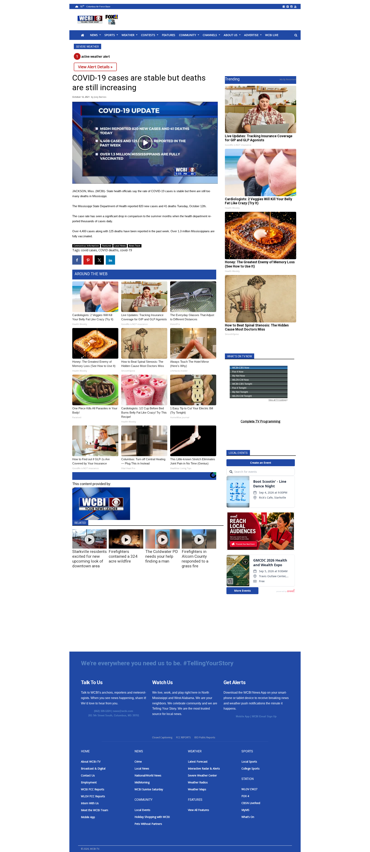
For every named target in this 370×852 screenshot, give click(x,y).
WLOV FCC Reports (93, 796)
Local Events (142, 810)
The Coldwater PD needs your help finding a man (161, 556)
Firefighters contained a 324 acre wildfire (123, 556)
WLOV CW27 (249, 789)
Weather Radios (198, 782)
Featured (106, 245)
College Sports (250, 768)
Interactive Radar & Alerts (204, 768)
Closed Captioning (162, 737)
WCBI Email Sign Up (264, 716)
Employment (89, 782)
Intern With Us (90, 803)
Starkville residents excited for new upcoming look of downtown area (89, 558)
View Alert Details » (95, 66)
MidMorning (142, 782)
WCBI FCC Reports (92, 789)
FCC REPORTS (183, 737)
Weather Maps (197, 789)
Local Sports (249, 761)
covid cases (89, 250)
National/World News (148, 775)
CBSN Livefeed (250, 803)
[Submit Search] (296, 35)
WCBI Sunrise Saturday (149, 789)
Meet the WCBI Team (94, 810)
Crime (138, 761)
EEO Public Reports (204, 737)
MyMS (245, 810)
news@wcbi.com (123, 711)
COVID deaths (108, 250)
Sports (109, 35)
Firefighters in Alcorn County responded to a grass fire (195, 558)
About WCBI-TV (90, 761)
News (94, 35)
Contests (148, 35)
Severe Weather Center (202, 775)
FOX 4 (245, 796)
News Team (134, 245)
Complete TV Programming (260, 421)
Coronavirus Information (86, 245)
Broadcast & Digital (93, 768)
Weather (128, 35)
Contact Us (88, 775)
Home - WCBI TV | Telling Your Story (98, 19)
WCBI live (271, 35)
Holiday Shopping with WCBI (152, 817)
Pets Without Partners (148, 824)
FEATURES (168, 35)
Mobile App (243, 716)
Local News (120, 245)
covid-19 (126, 250)
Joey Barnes (100, 96)
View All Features (198, 810)
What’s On (247, 817)
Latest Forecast (198, 761)
